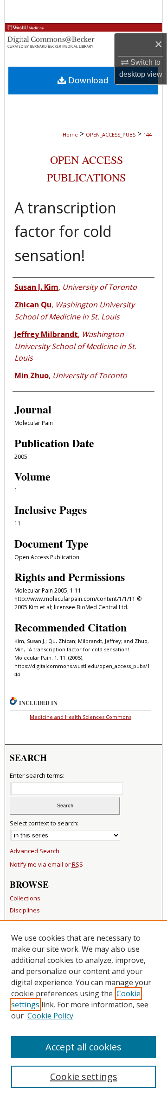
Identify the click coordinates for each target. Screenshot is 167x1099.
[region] (83, 1009)
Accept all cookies (83, 1047)
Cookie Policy (50, 1016)
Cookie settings (83, 1076)
